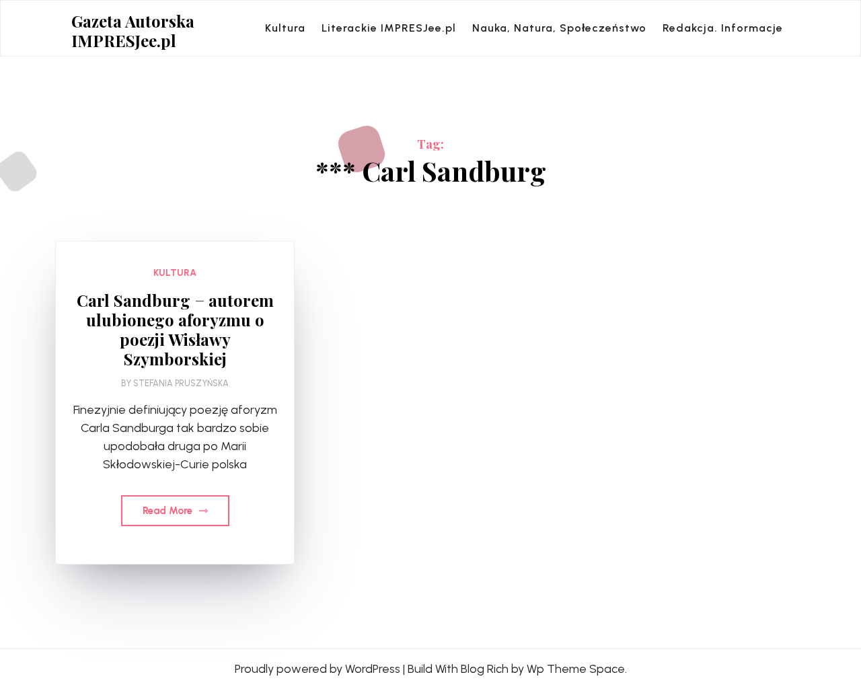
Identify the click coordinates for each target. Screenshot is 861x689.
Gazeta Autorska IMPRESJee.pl (132, 30)
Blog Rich (485, 668)
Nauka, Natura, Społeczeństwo (559, 28)
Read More (169, 511)
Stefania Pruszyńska (181, 383)
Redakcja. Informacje (723, 28)
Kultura (285, 28)
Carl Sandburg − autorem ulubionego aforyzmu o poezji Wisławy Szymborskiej (175, 329)
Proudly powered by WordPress (317, 668)
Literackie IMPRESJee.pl (389, 28)
